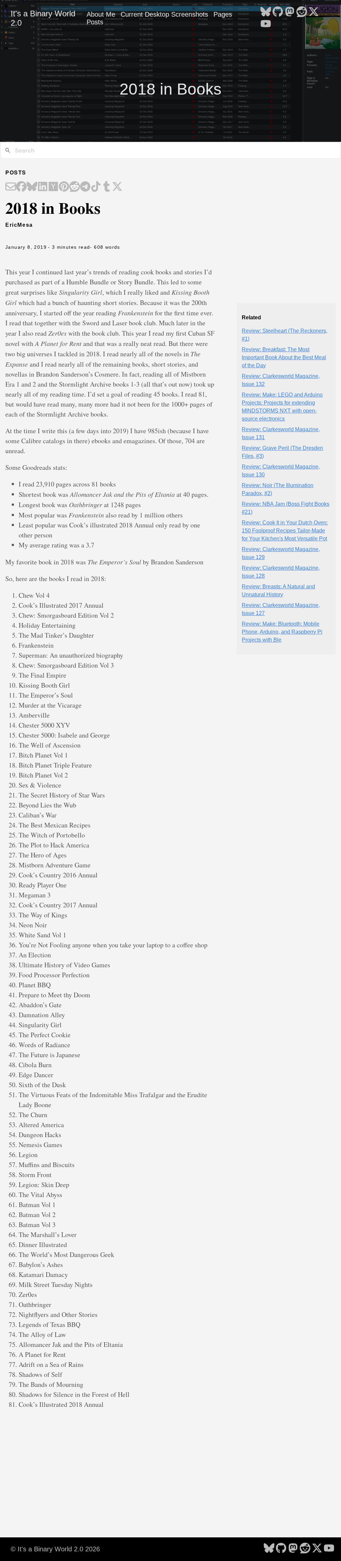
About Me (101, 14)
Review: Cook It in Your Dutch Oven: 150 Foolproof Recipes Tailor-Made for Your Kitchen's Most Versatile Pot (285, 530)
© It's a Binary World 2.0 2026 (55, 1549)
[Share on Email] (10, 187)
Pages (222, 14)
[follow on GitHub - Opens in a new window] (277, 12)
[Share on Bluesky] (32, 187)
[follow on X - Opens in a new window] (313, 12)
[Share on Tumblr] (106, 187)
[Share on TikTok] (96, 187)
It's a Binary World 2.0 (43, 18)
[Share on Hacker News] (53, 187)
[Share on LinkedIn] (42, 187)
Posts (95, 22)
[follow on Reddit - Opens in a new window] (301, 12)
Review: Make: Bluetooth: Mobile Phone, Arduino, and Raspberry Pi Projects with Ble (282, 632)
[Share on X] (117, 187)
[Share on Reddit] (74, 187)
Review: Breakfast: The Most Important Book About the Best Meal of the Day (284, 357)
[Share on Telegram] (85, 187)
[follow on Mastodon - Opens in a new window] (289, 12)
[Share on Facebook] (21, 187)
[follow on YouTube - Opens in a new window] (265, 24)
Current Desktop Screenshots (164, 14)
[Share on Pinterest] (64, 187)
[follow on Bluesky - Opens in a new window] (265, 12)
